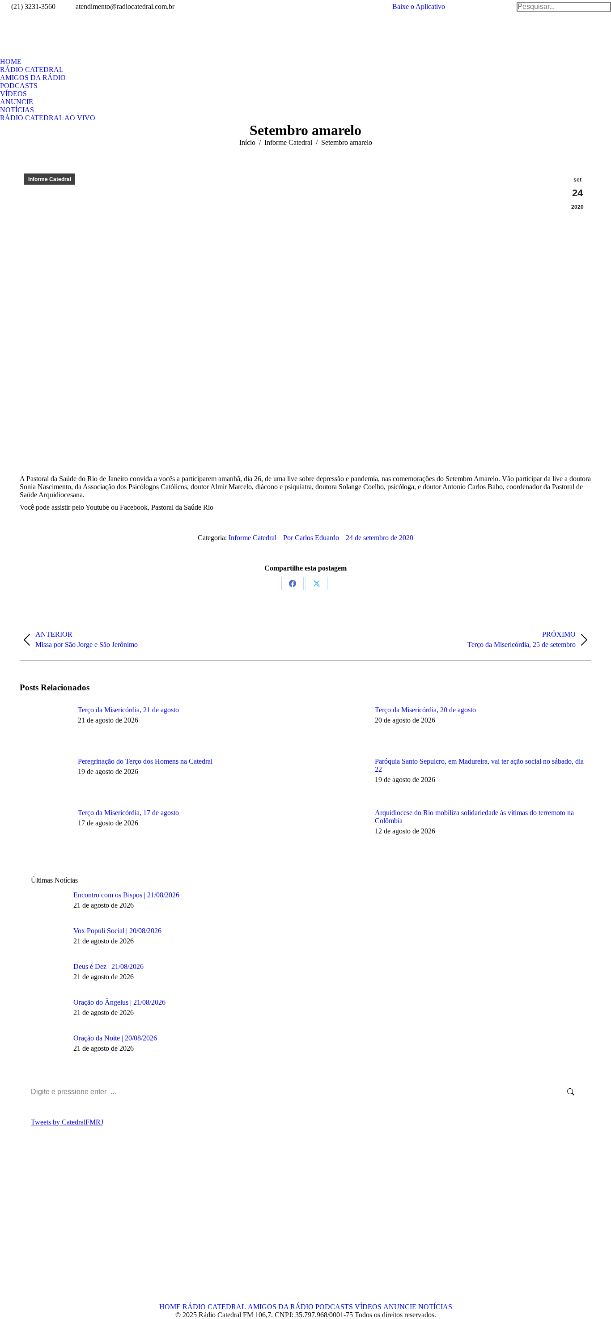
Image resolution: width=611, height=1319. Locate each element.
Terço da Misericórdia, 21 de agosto (128, 710)
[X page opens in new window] (40, 1227)
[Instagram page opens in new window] (66, 1227)
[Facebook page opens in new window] (26, 1227)
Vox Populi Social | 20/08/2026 (117, 930)
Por (311, 537)
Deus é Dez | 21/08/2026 (108, 966)
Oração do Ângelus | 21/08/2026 (119, 1002)
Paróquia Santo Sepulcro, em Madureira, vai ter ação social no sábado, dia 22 (479, 765)
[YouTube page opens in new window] (53, 1227)
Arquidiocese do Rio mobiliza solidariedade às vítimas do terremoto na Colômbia (474, 816)
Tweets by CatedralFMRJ (67, 1122)
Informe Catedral (49, 179)
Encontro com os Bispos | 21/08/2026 (126, 895)
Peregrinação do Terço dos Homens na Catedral (145, 761)
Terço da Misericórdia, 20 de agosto (425, 710)
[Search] (564, 7)
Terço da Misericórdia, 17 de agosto (128, 812)
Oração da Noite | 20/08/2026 (115, 1038)
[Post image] (44, 726)
